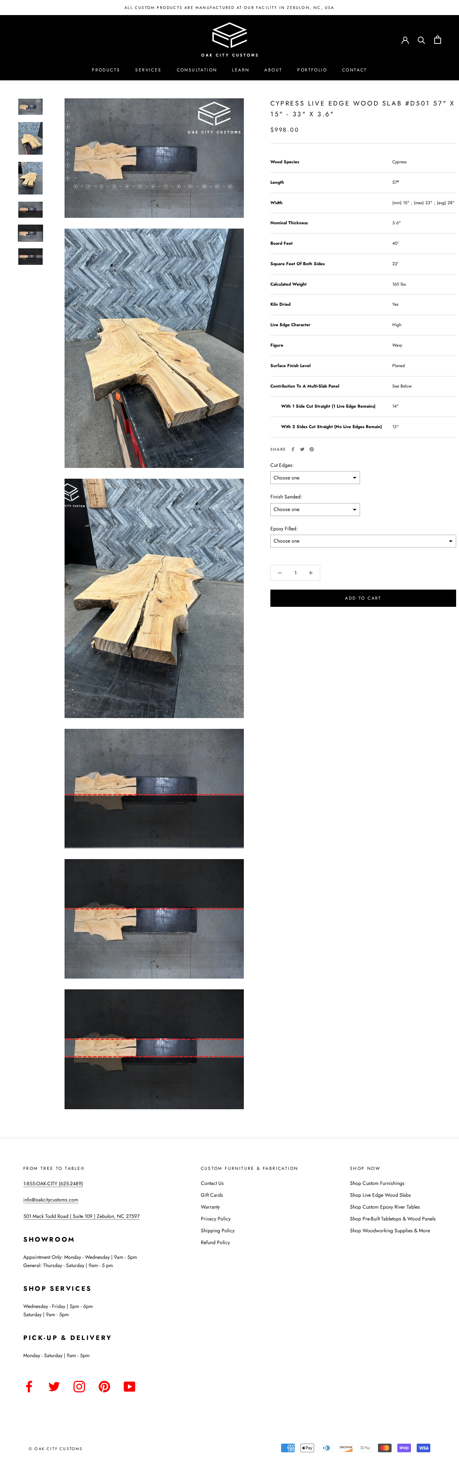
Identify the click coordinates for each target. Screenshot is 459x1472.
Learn (240, 70)
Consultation (197, 70)
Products (106, 70)
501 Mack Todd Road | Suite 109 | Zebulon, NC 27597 (81, 1216)
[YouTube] (129, 1385)
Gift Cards (212, 1195)
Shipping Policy (218, 1230)
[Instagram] (79, 1385)
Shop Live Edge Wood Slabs (380, 1195)
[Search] (421, 39)
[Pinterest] (311, 449)
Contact (354, 70)
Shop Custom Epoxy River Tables (385, 1206)
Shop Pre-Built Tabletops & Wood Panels (393, 1218)
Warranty (210, 1206)
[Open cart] (437, 40)
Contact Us (212, 1183)
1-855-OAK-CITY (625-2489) (53, 1183)
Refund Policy (215, 1242)
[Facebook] (293, 449)
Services (148, 70)
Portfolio (312, 70)
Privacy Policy (216, 1218)
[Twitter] (302, 449)
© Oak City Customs (56, 1449)
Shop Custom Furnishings (377, 1183)
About (273, 70)
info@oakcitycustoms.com (50, 1199)
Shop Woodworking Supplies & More (390, 1230)
